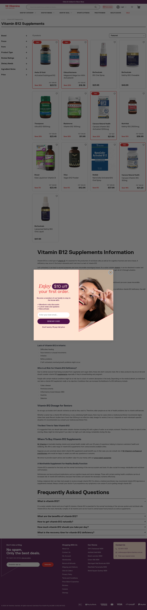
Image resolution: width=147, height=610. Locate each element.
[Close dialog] (110, 272)
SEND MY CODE (53, 321)
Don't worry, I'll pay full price (53, 327)
